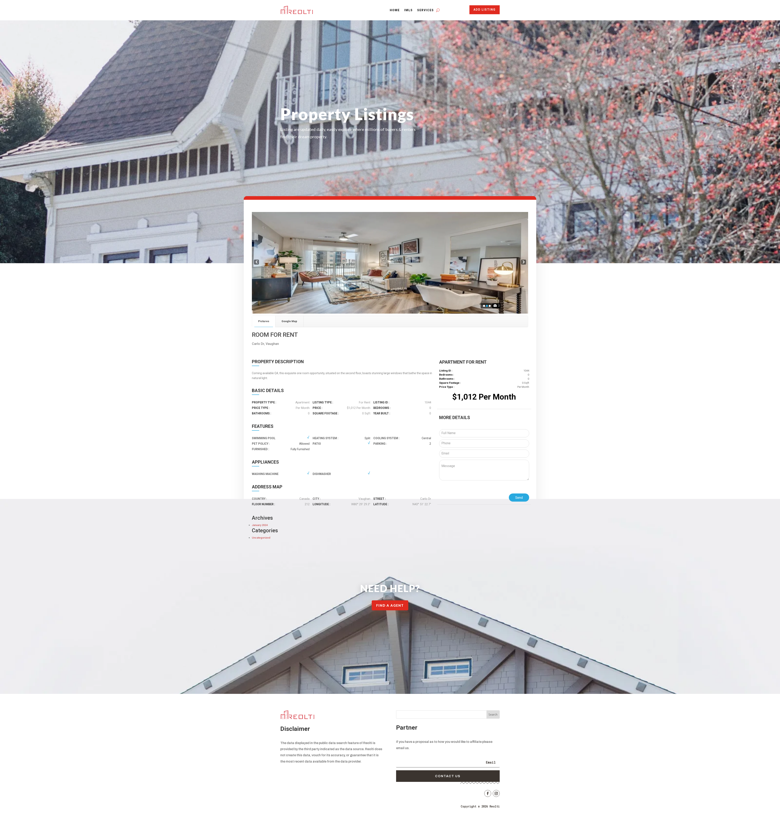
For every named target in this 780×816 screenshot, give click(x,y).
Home (395, 10)
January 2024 (260, 525)
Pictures (263, 321)
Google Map (289, 321)
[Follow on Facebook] (487, 793)
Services (425, 10)
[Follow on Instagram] (496, 793)
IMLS (408, 10)
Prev (256, 262)
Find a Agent (390, 605)
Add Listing (484, 9)
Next (523, 262)
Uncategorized (261, 537)
